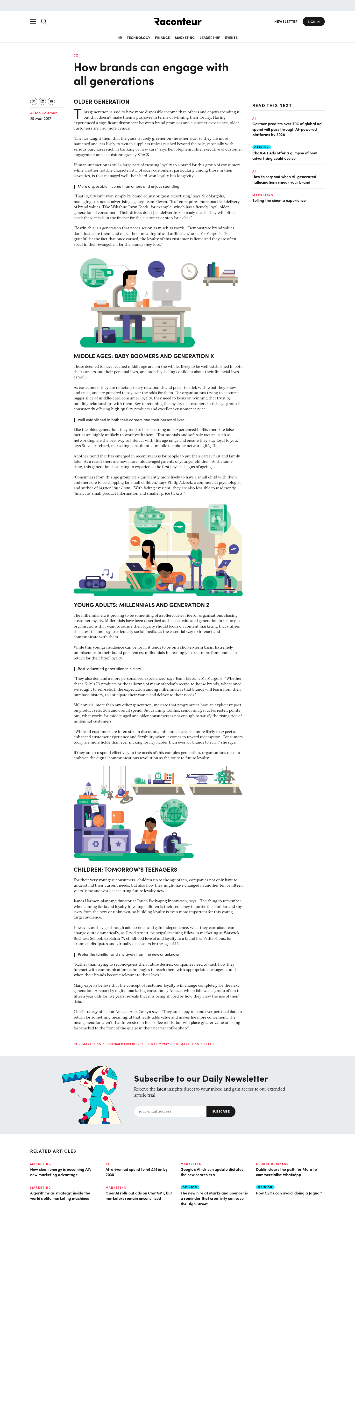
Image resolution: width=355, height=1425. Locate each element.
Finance (162, 37)
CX (76, 55)
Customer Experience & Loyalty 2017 (137, 1044)
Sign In (314, 21)
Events (231, 37)
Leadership (210, 37)
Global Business (272, 1164)
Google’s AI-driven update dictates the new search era (212, 1171)
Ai (254, 118)
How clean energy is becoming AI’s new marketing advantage (60, 1171)
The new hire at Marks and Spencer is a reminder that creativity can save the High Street (214, 1198)
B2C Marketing (186, 1044)
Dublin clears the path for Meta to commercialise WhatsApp (286, 1171)
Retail (209, 1044)
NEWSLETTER (286, 21)
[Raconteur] (177, 21)
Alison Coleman (43, 112)
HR (119, 37)
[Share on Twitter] (34, 101)
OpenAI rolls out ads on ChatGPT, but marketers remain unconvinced (139, 1195)
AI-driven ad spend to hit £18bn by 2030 (137, 1171)
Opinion (261, 147)
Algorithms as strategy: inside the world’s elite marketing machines (60, 1195)
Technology (138, 37)
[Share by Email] (51, 101)
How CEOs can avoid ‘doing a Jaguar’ (289, 1192)
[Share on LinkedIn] (42, 101)
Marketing (185, 37)
